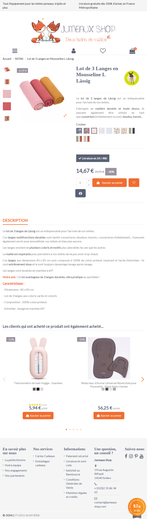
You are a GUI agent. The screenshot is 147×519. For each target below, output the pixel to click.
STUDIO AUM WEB (27, 515)
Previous (4, 379)
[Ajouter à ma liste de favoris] (134, 182)
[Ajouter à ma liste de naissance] (80, 193)
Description (15, 220)
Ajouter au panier (112, 182)
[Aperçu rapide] (41, 378)
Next (142, 379)
